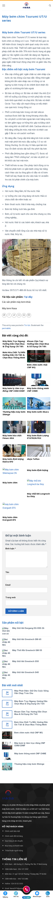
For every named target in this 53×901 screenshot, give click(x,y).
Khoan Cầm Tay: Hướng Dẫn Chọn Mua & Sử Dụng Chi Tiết (30, 712)
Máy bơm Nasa (9, 308)
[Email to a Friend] (19, 315)
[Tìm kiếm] (50, 5)
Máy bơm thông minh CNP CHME (30, 753)
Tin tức (27, 325)
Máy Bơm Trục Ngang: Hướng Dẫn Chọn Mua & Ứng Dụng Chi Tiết (30, 702)
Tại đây (28, 297)
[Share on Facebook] (9, 315)
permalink (6, 328)
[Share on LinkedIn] (29, 315)
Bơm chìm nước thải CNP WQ (28, 732)
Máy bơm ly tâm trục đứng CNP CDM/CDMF (29, 744)
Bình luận (10, 548)
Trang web (10, 597)
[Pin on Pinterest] (24, 315)
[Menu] (3, 5)
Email (7, 585)
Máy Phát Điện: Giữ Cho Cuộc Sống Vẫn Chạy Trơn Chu (31, 692)
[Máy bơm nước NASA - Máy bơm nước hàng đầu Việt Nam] (26, 5)
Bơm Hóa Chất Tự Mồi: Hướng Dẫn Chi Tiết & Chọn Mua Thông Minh (31, 723)
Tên (7, 572)
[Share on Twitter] (14, 315)
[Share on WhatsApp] (4, 315)
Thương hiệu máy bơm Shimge (29, 764)
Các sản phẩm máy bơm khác (16, 302)
